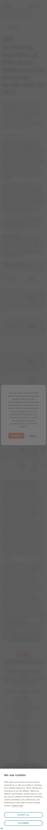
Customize (23, 823)
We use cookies (15, 775)
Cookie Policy (17, 805)
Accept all (24, 815)
